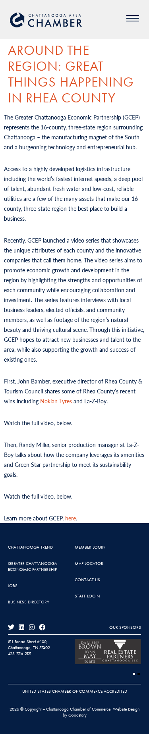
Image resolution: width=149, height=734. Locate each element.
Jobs (12, 585)
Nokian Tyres (56, 401)
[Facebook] (42, 627)
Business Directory (28, 602)
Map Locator (89, 563)
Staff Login (87, 596)
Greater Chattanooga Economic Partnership (32, 566)
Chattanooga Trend (30, 547)
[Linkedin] (21, 627)
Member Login (90, 547)
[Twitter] (11, 627)
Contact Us (87, 579)
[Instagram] (32, 627)
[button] (134, 674)
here (70, 518)
